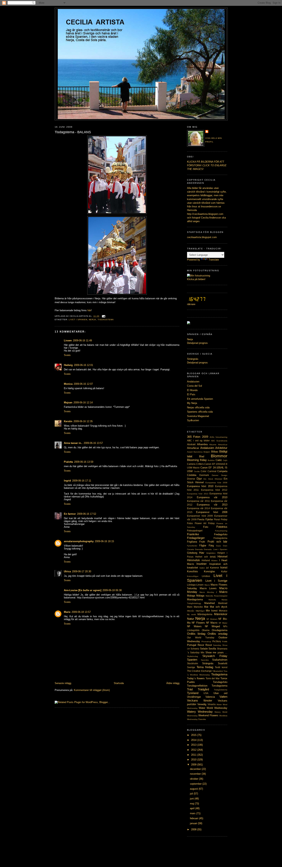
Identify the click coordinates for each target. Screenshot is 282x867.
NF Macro (211, 622)
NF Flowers (198, 622)
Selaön (204, 648)
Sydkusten (193, 420)
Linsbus (206, 576)
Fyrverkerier (192, 546)
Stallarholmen (219, 659)
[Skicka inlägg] (103, 316)
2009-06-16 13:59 (83, 461)
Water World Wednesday (213, 708)
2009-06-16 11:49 (82, 340)
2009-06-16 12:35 (83, 421)
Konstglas (209, 571)
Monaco (223, 611)
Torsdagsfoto (220, 682)
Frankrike (193, 534)
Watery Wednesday (200, 711)
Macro (207, 585)
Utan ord (220, 693)
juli (192, 793)
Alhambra (202, 444)
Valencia (210, 696)
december (196, 769)
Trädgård (203, 689)
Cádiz (219, 460)
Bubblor (211, 460)
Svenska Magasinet (198, 416)
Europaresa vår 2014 (198, 508)
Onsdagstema (219, 630)
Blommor (219, 456)
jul (207, 568)
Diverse (191, 479)
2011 (194, 754)
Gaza (218, 546)
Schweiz (194, 649)
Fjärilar (209, 519)
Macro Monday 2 (208, 592)
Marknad (222, 603)
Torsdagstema (219, 685)
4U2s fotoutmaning (218, 437)
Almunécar (222, 444)
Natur (190, 618)
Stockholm (192, 663)
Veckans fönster (199, 700)
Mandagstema (195, 599)
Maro (189, 607)
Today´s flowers (196, 678)
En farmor (70, 513)
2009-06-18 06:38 (112, 590)
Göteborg (192, 552)
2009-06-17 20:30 (81, 571)
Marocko (198, 607)
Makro (223, 591)
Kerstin (68, 421)
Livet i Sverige (216, 580)
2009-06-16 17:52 (86, 513)
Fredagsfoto (220, 534)
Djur (199, 478)
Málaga (200, 595)
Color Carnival (208, 471)
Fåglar (202, 545)
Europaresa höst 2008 (216, 482)
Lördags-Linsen (195, 585)
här (89, 310)
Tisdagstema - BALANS (73, 132)
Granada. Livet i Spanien (215, 549)
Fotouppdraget (194, 530)
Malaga (191, 595)
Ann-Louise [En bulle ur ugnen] (82, 590)
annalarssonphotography (79, 541)
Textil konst (221, 667)
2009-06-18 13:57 (81, 612)
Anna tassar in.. (73, 443)
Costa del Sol (194, 385)
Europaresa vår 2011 (198, 501)
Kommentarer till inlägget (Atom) (92, 690)
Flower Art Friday (205, 523)
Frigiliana (192, 541)
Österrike (202, 719)
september (196, 783)
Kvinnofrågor (192, 576)
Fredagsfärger (196, 537)
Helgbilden (211, 553)
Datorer (215, 475)
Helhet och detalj (205, 557)
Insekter (201, 563)
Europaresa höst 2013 (197, 494)
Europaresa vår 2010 (212, 497)
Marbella (212, 600)
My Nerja (192, 403)
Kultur (224, 571)
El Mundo (192, 390)
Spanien (192, 659)
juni (192, 798)
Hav (201, 552)
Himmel (222, 556)
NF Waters (194, 626)
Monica (68, 383)
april (192, 808)
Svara (67, 355)
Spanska (205, 660)
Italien (202, 568)
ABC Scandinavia (219, 441)
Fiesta (200, 519)
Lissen (68, 340)
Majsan (68, 402)
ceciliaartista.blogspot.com (202, 237)
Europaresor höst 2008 (211, 512)
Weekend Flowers (208, 715)
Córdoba (191, 475)
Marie (67, 612)
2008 (194, 829)
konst (223, 567)
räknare (191, 304)
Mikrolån (190, 611)
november (196, 773)
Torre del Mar (213, 678)
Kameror (214, 568)
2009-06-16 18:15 (104, 541)
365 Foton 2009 (197, 436)
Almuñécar (193, 448)
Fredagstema (220, 538)
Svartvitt (222, 663)
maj (192, 803)
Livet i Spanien (78, 320)
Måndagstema (204, 614)
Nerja (92, 320)
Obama (205, 630)
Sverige (191, 667)
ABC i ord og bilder (198, 440)
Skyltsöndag (192, 656)
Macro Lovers (208, 588)
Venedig (201, 704)
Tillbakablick (217, 671)
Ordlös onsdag (217, 633)
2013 (194, 744)
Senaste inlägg (63, 683)
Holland (206, 560)
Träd (190, 689)
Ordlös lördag (196, 633)
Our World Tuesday (200, 637)
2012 (194, 749)
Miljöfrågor (200, 611)
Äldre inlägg (172, 683)
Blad (201, 456)
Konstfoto (192, 571)
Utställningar (194, 696)
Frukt (202, 541)
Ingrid (67, 480)
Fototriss (221, 526)
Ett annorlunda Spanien (200, 398)
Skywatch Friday (214, 656)
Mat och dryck (218, 606)
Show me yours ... (216, 652)
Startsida (119, 683)
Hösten (214, 560)
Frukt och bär (218, 541)
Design (224, 475)
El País (191, 394)
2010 (194, 759)
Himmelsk (193, 560)
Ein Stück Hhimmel (213, 479)
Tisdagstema (106, 320)
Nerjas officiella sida (198, 407)
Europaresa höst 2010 (200, 486)
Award (190, 452)
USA (206, 693)
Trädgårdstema (220, 690)
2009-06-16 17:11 (81, 480)
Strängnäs (192, 358)
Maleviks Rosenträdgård (216, 596)
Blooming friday (197, 460)
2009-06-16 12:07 (83, 383)
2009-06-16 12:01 (83, 365)
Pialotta (68, 461)
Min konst (212, 610)
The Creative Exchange (199, 671)
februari (194, 818)
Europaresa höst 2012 (214, 490)
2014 (194, 740)
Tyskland (192, 693)
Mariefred (209, 603)
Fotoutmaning (221, 531)
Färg (211, 545)
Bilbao (214, 451)
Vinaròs (212, 704)
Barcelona (198, 452)
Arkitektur (221, 447)
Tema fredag (205, 667)
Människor (220, 614)
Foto (205, 526)
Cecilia (197, 471)
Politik (224, 641)
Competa (222, 471)
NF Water (223, 623)
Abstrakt (191, 444)
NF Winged (212, 626)
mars (193, 813)
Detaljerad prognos (197, 343)
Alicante (212, 444)
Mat (206, 606)
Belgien (207, 452)
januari (194, 823)
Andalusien (193, 381)
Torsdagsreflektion (197, 685)
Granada (199, 549)
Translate (214, 259)
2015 (194, 735)
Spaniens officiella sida (200, 411)
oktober (194, 778)
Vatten (223, 696)
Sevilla (212, 648)
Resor (201, 645)
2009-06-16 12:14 (83, 402)
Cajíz (225, 460)
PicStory (216, 641)
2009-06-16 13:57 (93, 443)
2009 (194, 764)
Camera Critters (195, 464)
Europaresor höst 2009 (200, 516)
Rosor (208, 645)
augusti (194, 788)
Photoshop (206, 641)
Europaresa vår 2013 (212, 504)
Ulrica (67, 571)
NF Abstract (212, 619)
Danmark (204, 475)
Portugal (191, 645)
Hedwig (68, 365)
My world (191, 614)
